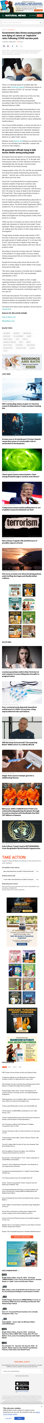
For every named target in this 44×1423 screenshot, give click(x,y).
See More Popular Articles (22, 1237)
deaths (4, 53)
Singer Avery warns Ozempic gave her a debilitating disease (18, 777)
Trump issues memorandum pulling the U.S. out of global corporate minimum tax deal (21, 508)
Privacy (4, 1397)
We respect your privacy (22, 1375)
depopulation (10, 53)
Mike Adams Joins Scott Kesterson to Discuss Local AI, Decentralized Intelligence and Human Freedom (21, 1291)
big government (37, 50)
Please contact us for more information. (13, 889)
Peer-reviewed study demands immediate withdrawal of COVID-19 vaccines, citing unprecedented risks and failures (19, 709)
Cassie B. (12, 401)
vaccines (14, 54)
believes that (18, 141)
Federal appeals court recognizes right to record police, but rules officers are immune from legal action (21, 1100)
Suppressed (17, 53)
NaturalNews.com (8, 321)
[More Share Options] (21, 46)
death (37, 51)
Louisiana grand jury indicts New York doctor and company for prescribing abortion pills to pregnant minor (20, 674)
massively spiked (17, 87)
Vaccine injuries (6, 54)
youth (18, 54)
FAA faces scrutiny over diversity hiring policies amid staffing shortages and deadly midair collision (21, 576)
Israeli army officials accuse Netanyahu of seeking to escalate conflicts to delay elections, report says (18, 1078)
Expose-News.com (9, 317)
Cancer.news (6, 309)
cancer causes (10, 51)
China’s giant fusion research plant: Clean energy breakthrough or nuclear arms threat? (20, 475)
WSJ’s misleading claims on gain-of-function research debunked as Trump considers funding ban (21, 406)
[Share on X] (17, 46)
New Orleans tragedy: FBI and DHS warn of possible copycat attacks (19, 542)
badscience (29, 50)
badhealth (14, 50)
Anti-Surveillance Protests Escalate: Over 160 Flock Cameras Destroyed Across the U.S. (18, 1152)
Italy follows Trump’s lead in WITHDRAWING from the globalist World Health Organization (21, 847)
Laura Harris (13, 505)
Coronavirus (11, 29)
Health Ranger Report (9, 1270)
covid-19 (21, 51)
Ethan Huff (12, 42)
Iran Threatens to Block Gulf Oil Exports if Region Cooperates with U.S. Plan (18, 1125)
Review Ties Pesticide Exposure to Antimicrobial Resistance (21, 1231)
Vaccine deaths (33, 53)
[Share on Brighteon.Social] (4, 46)
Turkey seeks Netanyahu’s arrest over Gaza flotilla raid (19, 1106)
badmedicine (21, 50)
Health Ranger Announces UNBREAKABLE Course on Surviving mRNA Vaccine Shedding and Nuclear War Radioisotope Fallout (21, 1301)
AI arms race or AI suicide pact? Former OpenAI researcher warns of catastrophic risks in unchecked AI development (21, 441)
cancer (4, 51)
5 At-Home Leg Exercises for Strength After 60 (17, 1178)
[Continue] (40, 1371)
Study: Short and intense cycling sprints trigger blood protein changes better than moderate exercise (19, 1212)
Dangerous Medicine (30, 51)
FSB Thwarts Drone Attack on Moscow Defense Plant (19, 1072)
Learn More (8, 1418)
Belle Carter (13, 571)
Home (3, 29)
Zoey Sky (12, 538)
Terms (9, 1397)
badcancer (8, 50)
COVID (17, 51)
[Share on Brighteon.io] (8, 46)
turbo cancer (24, 53)
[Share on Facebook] (13, 46)
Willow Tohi (12, 436)
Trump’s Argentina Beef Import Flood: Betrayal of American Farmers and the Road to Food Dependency (21, 1118)
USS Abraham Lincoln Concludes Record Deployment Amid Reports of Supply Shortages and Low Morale (20, 1085)
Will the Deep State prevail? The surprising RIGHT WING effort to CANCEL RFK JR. (19, 743)
